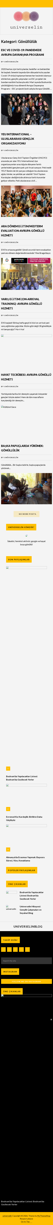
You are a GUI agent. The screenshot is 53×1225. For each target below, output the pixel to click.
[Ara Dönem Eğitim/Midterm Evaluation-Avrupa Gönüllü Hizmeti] (26, 274)
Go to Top (25, 1221)
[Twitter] (21, 949)
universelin (7, 1216)
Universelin (11, 62)
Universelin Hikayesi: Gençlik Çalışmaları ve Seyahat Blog (30, 909)
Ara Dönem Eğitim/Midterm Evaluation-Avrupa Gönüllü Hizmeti (22, 231)
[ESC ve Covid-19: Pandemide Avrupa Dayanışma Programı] (26, 109)
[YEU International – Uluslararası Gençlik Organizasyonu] (26, 201)
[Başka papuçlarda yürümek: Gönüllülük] (26, 488)
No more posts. (28, 514)
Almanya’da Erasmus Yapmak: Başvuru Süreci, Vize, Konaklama (25, 859)
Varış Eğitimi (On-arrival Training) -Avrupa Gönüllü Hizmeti (21, 303)
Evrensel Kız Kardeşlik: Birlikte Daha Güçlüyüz (24, 818)
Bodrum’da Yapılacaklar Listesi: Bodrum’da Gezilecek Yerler (22, 778)
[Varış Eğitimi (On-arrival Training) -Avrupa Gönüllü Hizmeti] (26, 349)
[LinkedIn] (15, 949)
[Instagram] (9, 949)
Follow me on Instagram (26, 981)
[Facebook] (3, 949)
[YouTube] (27, 949)
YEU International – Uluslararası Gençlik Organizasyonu (17, 139)
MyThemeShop (43, 1216)
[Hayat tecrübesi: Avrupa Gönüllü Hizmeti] (26, 421)
